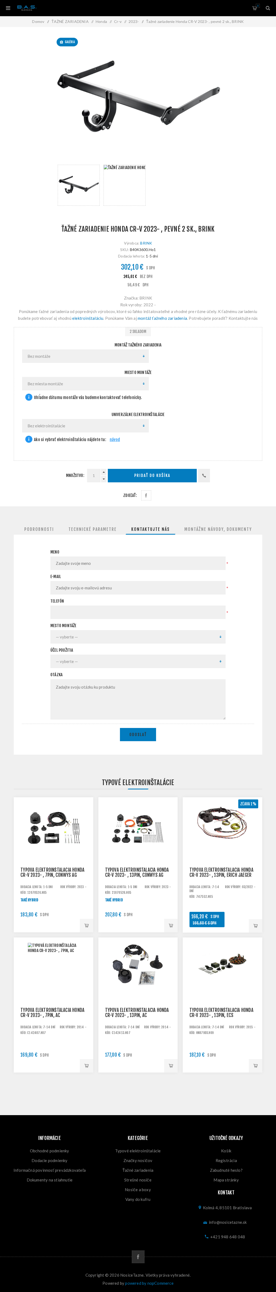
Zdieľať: (130, 495)
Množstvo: (75, 475)
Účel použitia (61, 650)
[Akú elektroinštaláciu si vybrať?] (29, 439)
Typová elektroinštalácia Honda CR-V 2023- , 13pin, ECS (221, 1013)
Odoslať (138, 734)
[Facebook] (138, 1256)
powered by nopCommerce (149, 1283)
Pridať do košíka (152, 475)
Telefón (57, 601)
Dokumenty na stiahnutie (50, 1179)
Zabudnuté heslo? (226, 1170)
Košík (257, 5)
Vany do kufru (138, 1199)
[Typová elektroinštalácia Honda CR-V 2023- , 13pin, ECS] (222, 977)
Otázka (56, 674)
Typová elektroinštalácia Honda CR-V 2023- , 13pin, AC (137, 1013)
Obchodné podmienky (49, 1150)
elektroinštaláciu (87, 318)
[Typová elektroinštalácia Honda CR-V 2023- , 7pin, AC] (53, 977)
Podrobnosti (39, 529)
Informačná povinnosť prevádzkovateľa (49, 1170)
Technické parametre (92, 529)
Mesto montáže (63, 625)
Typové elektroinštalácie (138, 1150)
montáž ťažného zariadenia (162, 318)
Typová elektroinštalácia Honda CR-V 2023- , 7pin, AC (52, 1013)
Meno (54, 552)
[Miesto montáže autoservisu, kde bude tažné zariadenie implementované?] (29, 397)
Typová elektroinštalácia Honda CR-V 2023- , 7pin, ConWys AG (52, 872)
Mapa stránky (226, 1179)
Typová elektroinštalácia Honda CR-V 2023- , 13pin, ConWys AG (137, 872)
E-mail (55, 576)
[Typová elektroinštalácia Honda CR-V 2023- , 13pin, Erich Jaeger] (222, 837)
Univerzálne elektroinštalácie (138, 414)
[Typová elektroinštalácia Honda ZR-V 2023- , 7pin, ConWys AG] (53, 837)
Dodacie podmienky (49, 1160)
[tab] (39, 529)
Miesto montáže (138, 372)
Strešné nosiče (137, 1179)
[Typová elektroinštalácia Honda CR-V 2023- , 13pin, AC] (138, 977)
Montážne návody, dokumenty (218, 529)
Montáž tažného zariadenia (138, 345)
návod (115, 439)
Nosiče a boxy (138, 1189)
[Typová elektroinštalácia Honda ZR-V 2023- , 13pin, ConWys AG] (138, 837)
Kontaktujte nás (150, 529)
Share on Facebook (146, 495)
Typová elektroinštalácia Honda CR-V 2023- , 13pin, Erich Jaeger (221, 872)
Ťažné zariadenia (137, 1170)
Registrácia (226, 1160)
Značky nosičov (138, 1160)
